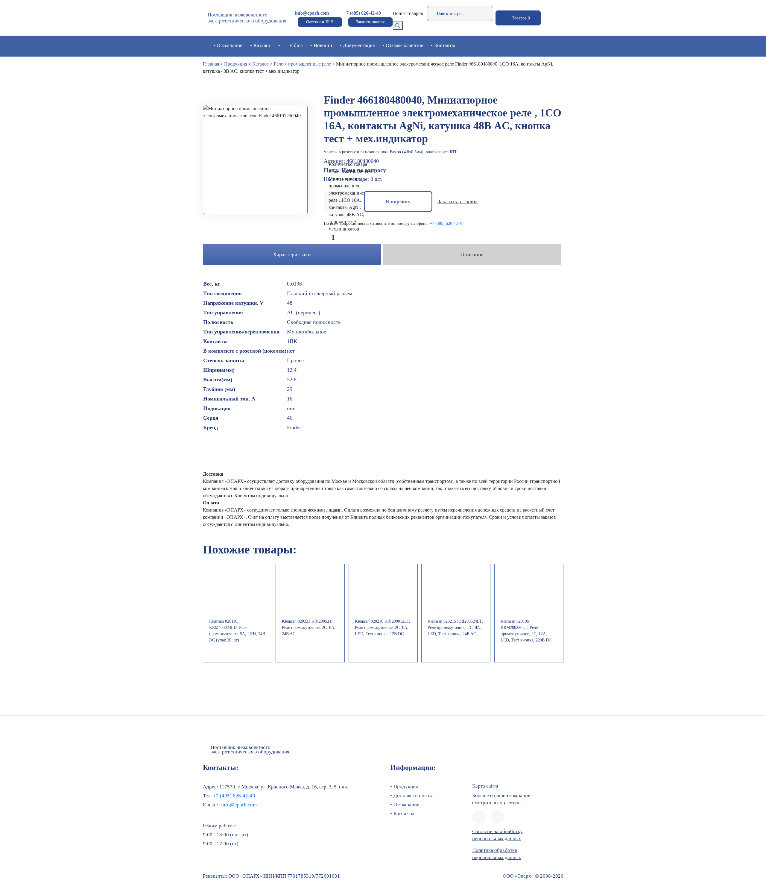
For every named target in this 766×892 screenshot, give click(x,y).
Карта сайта (485, 786)
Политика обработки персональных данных (496, 853)
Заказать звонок (370, 22)
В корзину (398, 201)
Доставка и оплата (413, 795)
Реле (278, 63)
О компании (230, 45)
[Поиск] (398, 25)
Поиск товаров (408, 13)
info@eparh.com (312, 13)
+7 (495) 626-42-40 (362, 13)
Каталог (262, 45)
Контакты (444, 45)
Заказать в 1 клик (457, 201)
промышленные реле (309, 63)
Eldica (296, 45)
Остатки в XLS (319, 22)
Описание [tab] (472, 254)
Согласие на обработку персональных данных (497, 835)
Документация (359, 45)
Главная (211, 63)
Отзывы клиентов (404, 45)
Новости (323, 45)
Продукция (235, 63)
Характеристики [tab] (292, 254)
